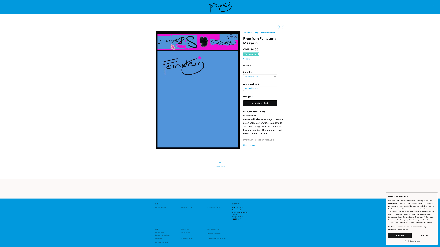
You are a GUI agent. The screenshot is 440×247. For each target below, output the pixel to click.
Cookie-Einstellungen (162, 242)
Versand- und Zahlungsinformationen (162, 234)
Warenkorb (220, 166)
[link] (412, 240)
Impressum (158, 239)
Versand (246, 59)
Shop (256, 32)
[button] (220, 7)
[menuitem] (279, 27)
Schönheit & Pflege (187, 207)
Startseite (247, 32)
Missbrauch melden (187, 239)
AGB (156, 229)
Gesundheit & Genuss (213, 207)
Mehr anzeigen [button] (249, 145)
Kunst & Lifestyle (268, 32)
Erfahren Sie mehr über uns (398, 230)
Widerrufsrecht (185, 233)
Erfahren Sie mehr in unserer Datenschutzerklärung (407, 227)
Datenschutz (185, 229)
